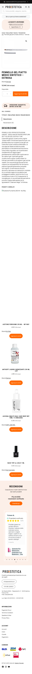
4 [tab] (15, 559)
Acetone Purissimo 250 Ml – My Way (16, 324)
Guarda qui (16, 503)
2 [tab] (9, 559)
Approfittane (15, 27)
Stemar (8, 378)
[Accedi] (26, 6)
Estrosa (8, 82)
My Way (8, 331)
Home (3, 33)
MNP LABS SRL (10, 425)
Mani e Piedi (9, 33)
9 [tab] (16, 562)
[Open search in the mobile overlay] (16, 11)
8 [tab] (25, 559)
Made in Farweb (19, 663)
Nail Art (16, 33)
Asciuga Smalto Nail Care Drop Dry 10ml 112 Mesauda (16, 417)
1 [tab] (7, 559)
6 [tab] (20, 559)
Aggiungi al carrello (20, 94)
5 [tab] (17, 559)
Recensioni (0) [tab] (8, 123)
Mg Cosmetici (10, 470)
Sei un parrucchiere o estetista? (16, 17)
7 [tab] (23, 559)
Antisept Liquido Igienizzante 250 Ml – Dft (16, 370)
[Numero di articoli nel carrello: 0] (28, 6)
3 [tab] (12, 559)
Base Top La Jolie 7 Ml (16, 463)
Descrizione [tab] (7, 119)
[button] (26, 41)
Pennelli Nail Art (25, 115)
